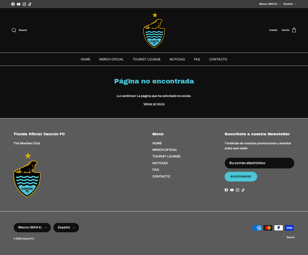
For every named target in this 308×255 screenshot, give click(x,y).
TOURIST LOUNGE (147, 59)
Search (290, 237)
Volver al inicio (154, 104)
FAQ (197, 59)
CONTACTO (218, 59)
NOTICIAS (177, 59)
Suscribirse (240, 176)
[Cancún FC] (154, 30)
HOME (85, 59)
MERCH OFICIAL (111, 59)
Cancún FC (28, 238)
